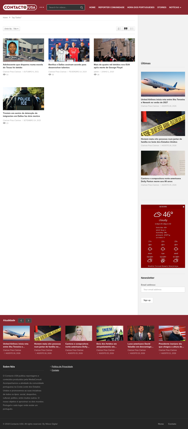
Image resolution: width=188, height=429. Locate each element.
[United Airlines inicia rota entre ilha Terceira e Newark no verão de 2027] (163, 84)
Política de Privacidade (62, 366)
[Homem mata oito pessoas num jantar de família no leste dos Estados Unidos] (163, 123)
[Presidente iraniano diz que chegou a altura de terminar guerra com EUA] (172, 333)
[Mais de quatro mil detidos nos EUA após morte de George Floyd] (114, 49)
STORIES (161, 7)
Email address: (148, 285)
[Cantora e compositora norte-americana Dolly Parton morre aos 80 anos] (163, 163)
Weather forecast (163, 266)
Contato (55, 370)
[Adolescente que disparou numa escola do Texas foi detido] (23, 49)
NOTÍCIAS (174, 7)
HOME (92, 7)
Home (5, 18)
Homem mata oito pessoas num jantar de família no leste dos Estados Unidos (47, 345)
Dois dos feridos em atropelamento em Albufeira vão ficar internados (106, 345)
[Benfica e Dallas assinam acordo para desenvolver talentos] (69, 49)
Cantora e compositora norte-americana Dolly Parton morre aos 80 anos (78, 345)
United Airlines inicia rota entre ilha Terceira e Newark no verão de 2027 (15, 345)
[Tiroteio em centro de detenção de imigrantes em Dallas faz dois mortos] (23, 98)
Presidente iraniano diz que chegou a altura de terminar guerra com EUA (171, 345)
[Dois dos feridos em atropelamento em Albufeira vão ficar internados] (109, 333)
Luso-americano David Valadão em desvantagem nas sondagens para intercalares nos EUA (140, 345)
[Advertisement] (163, 38)
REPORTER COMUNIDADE (111, 7)
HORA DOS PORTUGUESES (140, 7)
